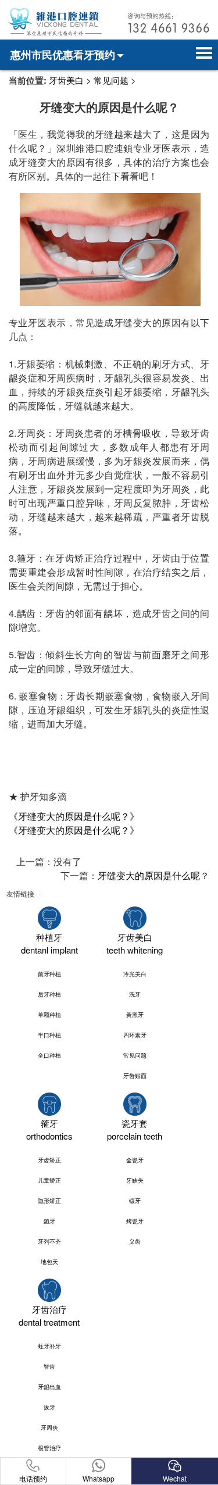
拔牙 (49, 1407)
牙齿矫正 (49, 1160)
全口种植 (49, 1055)
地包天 (49, 1262)
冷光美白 (134, 974)
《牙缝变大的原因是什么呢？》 (74, 816)
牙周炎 (49, 1427)
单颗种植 (49, 1015)
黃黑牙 (135, 1015)
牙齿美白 (66, 80)
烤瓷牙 (135, 1221)
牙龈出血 (49, 1387)
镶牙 (135, 1201)
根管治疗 (49, 1448)
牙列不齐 (49, 1241)
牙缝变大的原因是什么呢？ (153, 875)
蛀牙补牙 (49, 1346)
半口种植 (49, 1035)
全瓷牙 (135, 1160)
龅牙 (49, 1221)
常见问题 (111, 80)
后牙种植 (49, 994)
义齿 (135, 1241)
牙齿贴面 (134, 1076)
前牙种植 (49, 974)
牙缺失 (135, 1180)
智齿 (49, 1366)
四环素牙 (134, 1035)
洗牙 (135, 994)
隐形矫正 (49, 1201)
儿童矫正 (49, 1180)
